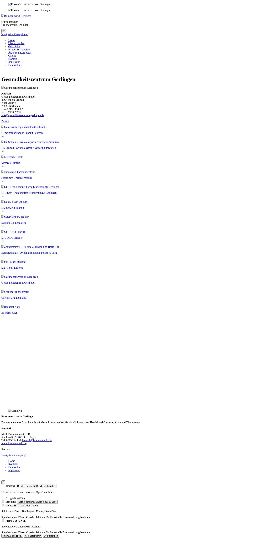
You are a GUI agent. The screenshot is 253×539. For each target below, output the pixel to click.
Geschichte (14, 46)
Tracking (10, 485)
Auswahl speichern (12, 536)
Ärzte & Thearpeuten (19, 52)
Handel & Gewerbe (19, 49)
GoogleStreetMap (15, 498)
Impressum (14, 61)
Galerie (12, 55)
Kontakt (12, 58)
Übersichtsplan (16, 43)
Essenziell (11, 501)
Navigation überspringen (14, 34)
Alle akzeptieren (33, 536)
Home (11, 40)
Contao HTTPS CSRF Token (22, 505)
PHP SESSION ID (16, 520)
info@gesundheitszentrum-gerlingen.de (22, 115)
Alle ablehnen (51, 536)
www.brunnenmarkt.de (14, 443)
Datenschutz (15, 65)
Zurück (5, 121)
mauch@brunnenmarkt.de (37, 440)
